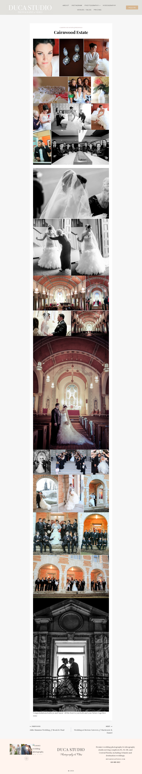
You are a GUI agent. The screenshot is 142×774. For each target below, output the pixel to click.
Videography (109, 5)
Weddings (78, 27)
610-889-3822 (115, 762)
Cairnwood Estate (67, 27)
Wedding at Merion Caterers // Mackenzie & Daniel (93, 729)
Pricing (97, 10)
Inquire (132, 7)
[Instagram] (26, 758)
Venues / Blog (84, 10)
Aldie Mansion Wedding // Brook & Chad (47, 728)
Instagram (77, 5)
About (66, 5)
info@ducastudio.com (115, 759)
